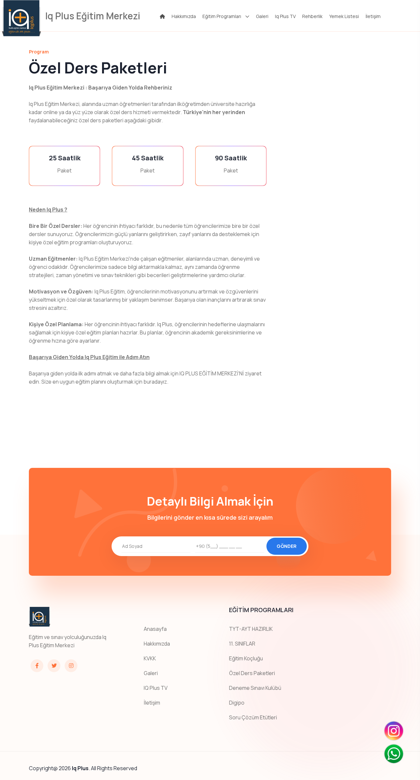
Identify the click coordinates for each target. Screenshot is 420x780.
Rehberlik (312, 16)
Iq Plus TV (285, 16)
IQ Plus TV (156, 687)
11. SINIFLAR (242, 643)
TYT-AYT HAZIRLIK (251, 628)
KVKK (150, 658)
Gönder (287, 546)
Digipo (236, 702)
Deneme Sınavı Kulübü (255, 687)
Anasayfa (155, 628)
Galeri (262, 16)
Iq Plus (80, 768)
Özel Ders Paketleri (252, 673)
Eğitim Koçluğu (246, 658)
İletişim (373, 16)
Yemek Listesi (344, 16)
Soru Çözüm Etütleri (253, 717)
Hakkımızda (184, 16)
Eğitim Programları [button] (221, 16)
